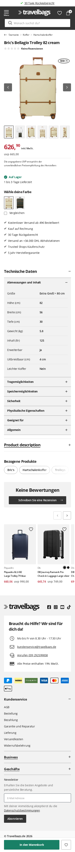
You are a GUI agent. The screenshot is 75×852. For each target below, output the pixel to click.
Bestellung (11, 713)
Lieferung (10, 733)
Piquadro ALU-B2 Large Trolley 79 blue (15, 574)
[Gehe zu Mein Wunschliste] (59, 13)
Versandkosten (13, 739)
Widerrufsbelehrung (17, 745)
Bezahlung (11, 720)
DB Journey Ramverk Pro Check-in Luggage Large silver (53, 574)
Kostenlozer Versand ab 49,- (39, 3)
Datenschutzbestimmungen (22, 810)
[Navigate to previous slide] (57, 515)
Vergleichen (17, 213)
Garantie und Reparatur (19, 726)
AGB (6, 707)
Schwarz (68, 567)
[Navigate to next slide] (67, 515)
